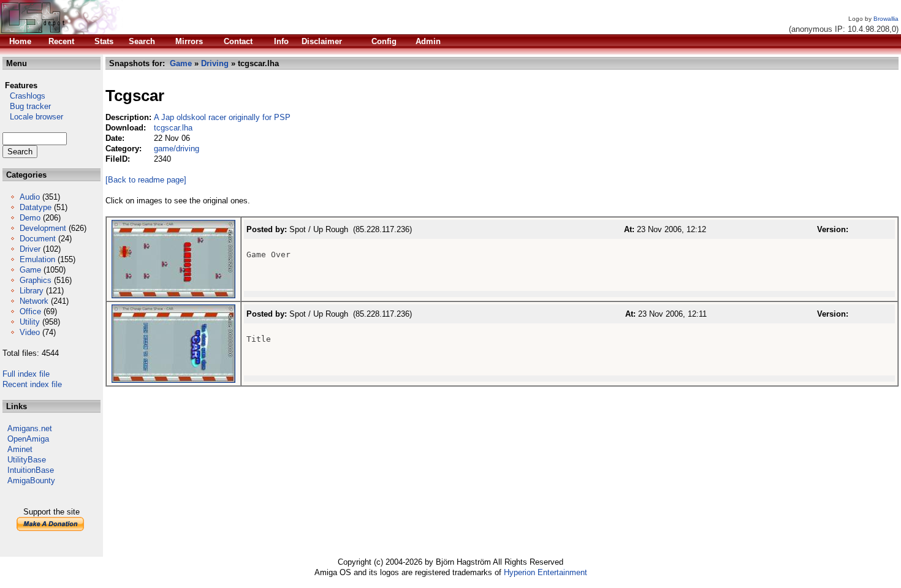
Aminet (19, 449)
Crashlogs (23, 95)
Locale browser (32, 116)
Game (30, 269)
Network (34, 301)
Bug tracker (26, 106)
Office (30, 311)
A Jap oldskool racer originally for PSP (222, 117)
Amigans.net (29, 428)
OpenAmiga (28, 438)
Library (32, 290)
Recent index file (32, 384)
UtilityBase (26, 459)
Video (30, 332)
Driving (215, 63)
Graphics (35, 280)
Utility (30, 321)
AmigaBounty (31, 480)
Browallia (886, 18)
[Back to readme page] (145, 179)
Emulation (37, 259)
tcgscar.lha (173, 127)
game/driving (176, 148)
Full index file (26, 374)
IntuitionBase (30, 470)
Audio (30, 197)
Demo (30, 217)
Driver (30, 249)
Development (43, 228)
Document (38, 238)
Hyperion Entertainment (545, 572)
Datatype (35, 207)
